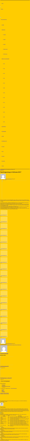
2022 (4, 78)
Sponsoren (4, 131)
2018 (4, 97)
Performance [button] (1, 429)
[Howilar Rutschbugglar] (3, 19)
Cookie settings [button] (2, 401)
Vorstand (4, 34)
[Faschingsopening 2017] (6, 364)
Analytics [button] (1, 432)
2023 (4, 73)
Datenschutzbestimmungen (6, 386)
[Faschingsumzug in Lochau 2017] (6, 376)
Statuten (4, 39)
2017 (4, 102)
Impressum (3, 384)
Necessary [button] (1, 412)
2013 (4, 121)
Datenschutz (4, 141)
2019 (4, 92)
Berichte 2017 (4, 169)
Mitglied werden (5, 49)
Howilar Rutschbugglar (9, 343)
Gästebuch (4, 126)
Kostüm (4, 44)
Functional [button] (1, 426)
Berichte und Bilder (5, 58)
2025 (4, 63)
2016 (4, 107)
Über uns (3, 29)
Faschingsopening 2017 (4, 366)
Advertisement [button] (2, 435)
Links (3, 136)
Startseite (1, 169)
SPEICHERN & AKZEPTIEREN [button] (4, 440)
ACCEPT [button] (6, 401)
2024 (4, 68)
